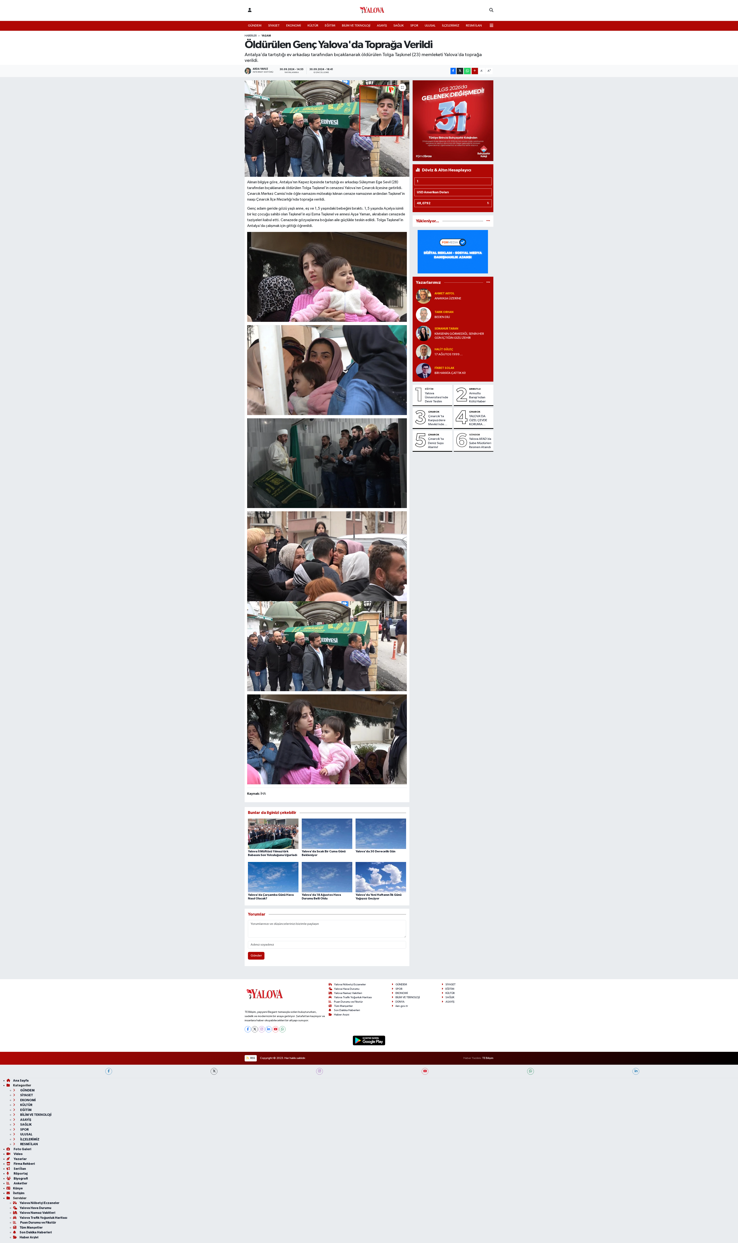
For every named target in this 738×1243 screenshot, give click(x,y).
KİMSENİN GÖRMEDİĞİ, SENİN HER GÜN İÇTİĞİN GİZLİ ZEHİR (459, 336)
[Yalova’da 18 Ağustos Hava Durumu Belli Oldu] (327, 877)
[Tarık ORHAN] (423, 314)
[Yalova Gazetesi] (372, 10)
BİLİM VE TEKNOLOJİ (356, 25)
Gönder (256, 955)
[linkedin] (635, 1071)
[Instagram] (261, 1029)
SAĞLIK (398, 25)
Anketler (20, 1183)
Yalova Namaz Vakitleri (348, 993)
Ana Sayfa (21, 1080)
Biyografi (20, 1178)
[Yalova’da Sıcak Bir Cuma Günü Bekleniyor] (327, 833)
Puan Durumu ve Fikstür (348, 1001)
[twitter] (214, 1071)
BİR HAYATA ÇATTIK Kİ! (450, 373)
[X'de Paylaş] (460, 71)
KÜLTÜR (313, 25)
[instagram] (319, 1071)
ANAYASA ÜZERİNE (448, 298)
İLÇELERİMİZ (450, 25)
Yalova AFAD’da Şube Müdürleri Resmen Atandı (480, 443)
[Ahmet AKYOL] (423, 296)
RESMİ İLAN (474, 25)
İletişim (18, 1193)
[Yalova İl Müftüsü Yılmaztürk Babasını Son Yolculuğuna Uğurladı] (273, 833)
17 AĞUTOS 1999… (449, 354)
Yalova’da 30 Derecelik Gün (375, 851)
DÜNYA (400, 1001)
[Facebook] (248, 1029)
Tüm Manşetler (343, 1006)
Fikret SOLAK (444, 368)
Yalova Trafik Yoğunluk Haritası (353, 997)
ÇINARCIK (433, 412)
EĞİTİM (330, 25)
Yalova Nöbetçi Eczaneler (350, 984)
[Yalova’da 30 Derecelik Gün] (381, 833)
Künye (18, 1188)
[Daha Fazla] (475, 71)
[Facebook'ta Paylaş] (453, 71)
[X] (255, 1029)
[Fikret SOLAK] (423, 370)
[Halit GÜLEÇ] (423, 352)
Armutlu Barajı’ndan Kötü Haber (477, 397)
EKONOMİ (293, 25)
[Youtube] (275, 1029)
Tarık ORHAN (444, 312)
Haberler (251, 35)
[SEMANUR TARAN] (423, 333)
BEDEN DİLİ (442, 317)
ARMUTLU (475, 389)
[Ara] (491, 10)
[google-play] (369, 1040)
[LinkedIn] (268, 1029)
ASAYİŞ (382, 25)
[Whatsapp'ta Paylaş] (467, 71)
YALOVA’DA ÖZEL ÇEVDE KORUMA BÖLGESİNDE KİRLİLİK (478, 421)
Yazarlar (20, 1159)
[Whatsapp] (282, 1029)
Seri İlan (19, 1168)
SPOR (414, 25)
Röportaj (20, 1173)
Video (18, 1154)
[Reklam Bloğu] (453, 120)
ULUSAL (430, 25)
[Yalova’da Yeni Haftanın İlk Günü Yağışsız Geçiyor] (381, 877)
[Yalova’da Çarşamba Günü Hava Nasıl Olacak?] (273, 877)
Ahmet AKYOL (445, 293)
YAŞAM (266, 35)
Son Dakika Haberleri (347, 1010)
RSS (252, 1058)
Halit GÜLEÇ (444, 349)
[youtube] (425, 1071)
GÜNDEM (255, 25)
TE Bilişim (487, 1058)
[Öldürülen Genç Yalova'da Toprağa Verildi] (327, 128)
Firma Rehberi (24, 1163)
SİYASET (274, 25)
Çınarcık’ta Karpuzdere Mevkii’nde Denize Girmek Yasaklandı (439, 421)
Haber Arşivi (341, 1014)
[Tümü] (488, 221)
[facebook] (108, 1071)
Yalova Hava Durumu (346, 988)
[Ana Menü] (491, 25)
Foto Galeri (22, 1149)
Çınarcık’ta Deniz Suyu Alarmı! (436, 443)
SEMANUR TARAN (446, 328)
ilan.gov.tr (402, 1006)
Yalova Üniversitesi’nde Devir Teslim (436, 397)
